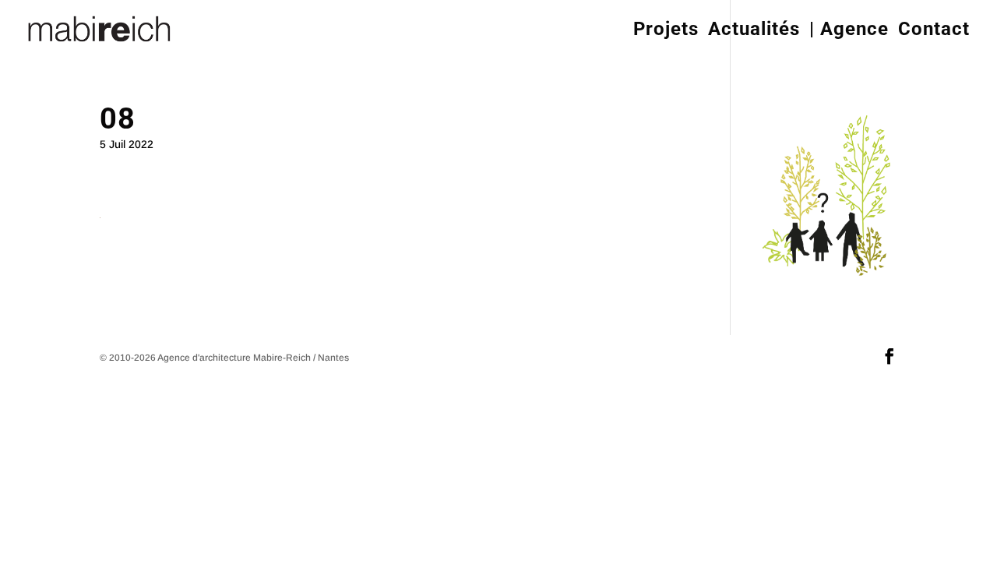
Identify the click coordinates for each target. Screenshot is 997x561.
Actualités (754, 29)
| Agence (849, 29)
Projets (666, 29)
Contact (934, 29)
